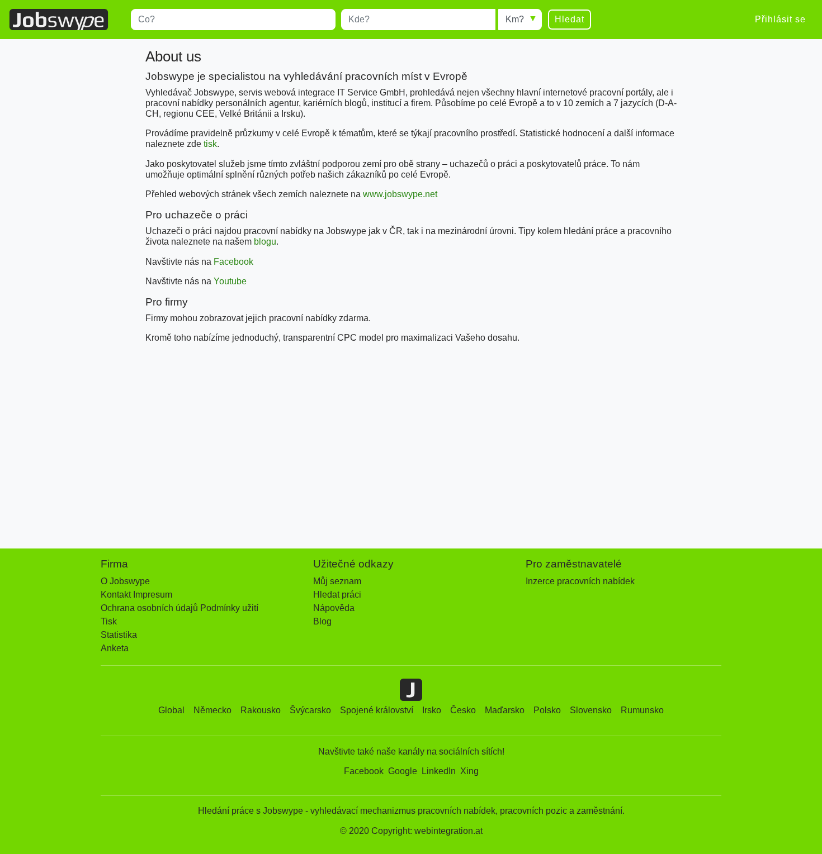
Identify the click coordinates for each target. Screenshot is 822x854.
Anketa (115, 648)
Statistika (119, 635)
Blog (322, 621)
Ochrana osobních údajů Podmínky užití (179, 608)
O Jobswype (125, 581)
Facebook (233, 261)
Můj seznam (337, 581)
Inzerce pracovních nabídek (580, 581)
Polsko (547, 710)
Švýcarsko (310, 710)
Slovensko (591, 710)
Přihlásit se (780, 19)
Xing (469, 771)
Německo (212, 710)
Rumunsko (642, 710)
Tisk (109, 621)
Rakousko (260, 710)
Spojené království (376, 710)
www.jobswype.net (400, 194)
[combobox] (233, 19)
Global (171, 710)
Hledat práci (337, 594)
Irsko (431, 710)
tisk (210, 144)
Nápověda (334, 608)
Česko (463, 710)
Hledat (569, 19)
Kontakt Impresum (136, 594)
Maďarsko (505, 710)
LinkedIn (439, 771)
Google (402, 771)
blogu (265, 241)
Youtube (230, 281)
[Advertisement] (411, 443)
